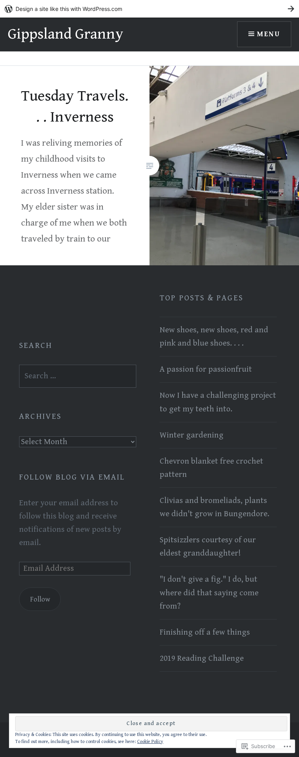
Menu (268, 34)
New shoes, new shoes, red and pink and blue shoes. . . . (214, 336)
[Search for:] (77, 376)
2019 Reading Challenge (202, 658)
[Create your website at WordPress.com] (149, 9)
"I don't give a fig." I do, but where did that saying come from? (209, 593)
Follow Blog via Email (72, 477)
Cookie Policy (150, 741)
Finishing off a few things (205, 632)
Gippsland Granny (65, 34)
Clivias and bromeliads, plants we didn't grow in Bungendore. (214, 507)
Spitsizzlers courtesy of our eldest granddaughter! (208, 546)
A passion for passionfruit (206, 369)
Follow (40, 599)
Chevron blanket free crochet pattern (211, 468)
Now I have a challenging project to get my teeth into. (218, 402)
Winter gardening (191, 435)
